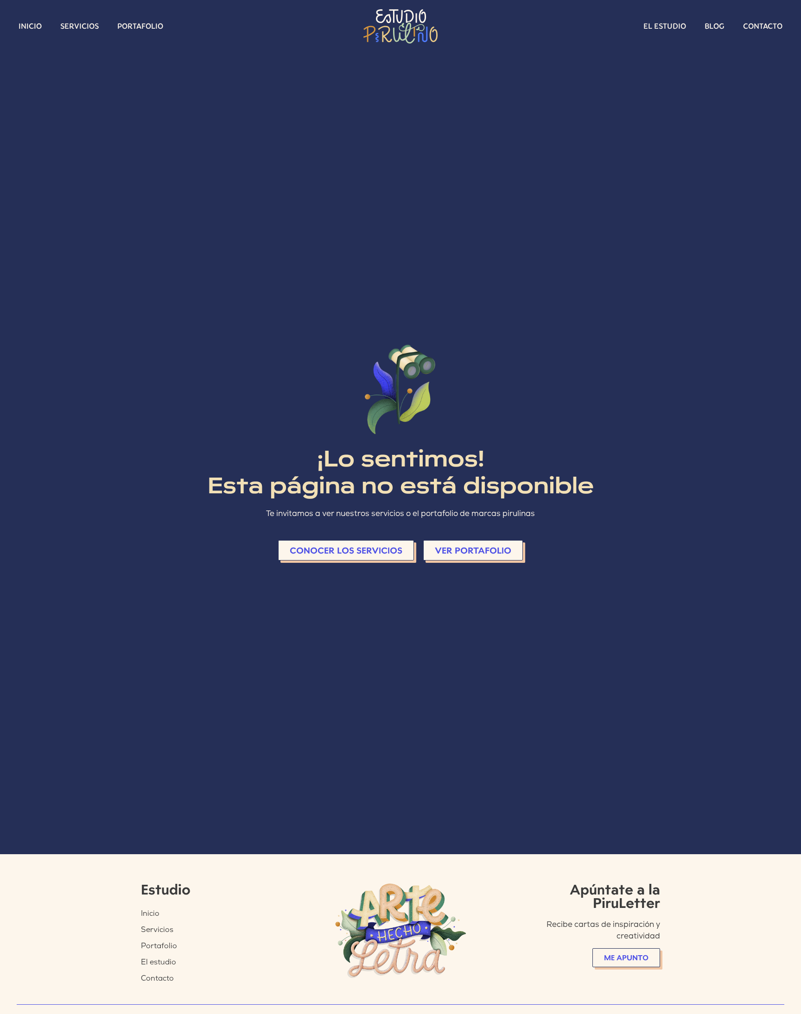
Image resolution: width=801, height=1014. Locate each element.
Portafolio (140, 26)
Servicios (79, 26)
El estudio (664, 26)
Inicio (30, 26)
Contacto (762, 26)
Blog (715, 26)
